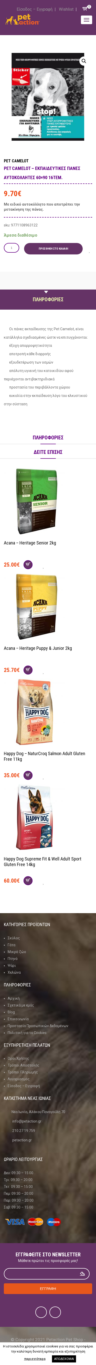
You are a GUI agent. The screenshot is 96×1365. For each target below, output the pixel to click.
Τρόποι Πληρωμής (23, 1072)
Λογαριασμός (19, 1079)
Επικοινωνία (18, 1019)
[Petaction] (22, 19)
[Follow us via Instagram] (55, 1312)
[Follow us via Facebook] (41, 1312)
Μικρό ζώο (17, 952)
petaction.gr (22, 1140)
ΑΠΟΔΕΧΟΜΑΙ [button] (64, 1359)
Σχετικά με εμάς (21, 1005)
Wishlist (66, 9)
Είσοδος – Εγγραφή (34, 9)
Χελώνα (14, 972)
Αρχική (14, 998)
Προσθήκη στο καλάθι (53, 248)
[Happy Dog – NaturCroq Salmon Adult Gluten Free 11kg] (48, 712)
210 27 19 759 (23, 1131)
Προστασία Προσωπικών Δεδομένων (38, 1026)
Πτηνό (13, 959)
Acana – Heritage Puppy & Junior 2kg (38, 648)
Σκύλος (14, 938)
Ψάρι (12, 966)
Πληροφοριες (48, 299)
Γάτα (11, 945)
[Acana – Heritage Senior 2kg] (48, 502)
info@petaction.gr (26, 1121)
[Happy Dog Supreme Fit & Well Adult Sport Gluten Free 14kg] (48, 818)
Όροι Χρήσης (18, 1058)
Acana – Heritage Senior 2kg (30, 542)
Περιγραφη (48, 287)
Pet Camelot (16, 161)
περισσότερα (35, 1359)
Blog (11, 1012)
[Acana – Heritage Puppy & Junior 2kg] (48, 607)
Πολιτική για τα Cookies (27, 1033)
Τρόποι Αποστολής (23, 1065)
